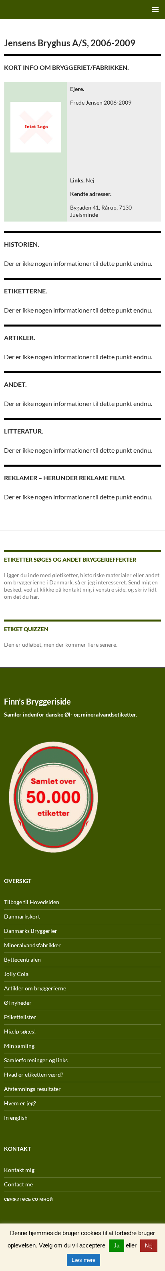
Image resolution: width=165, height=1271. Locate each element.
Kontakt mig (19, 1169)
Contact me (18, 1184)
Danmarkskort (22, 916)
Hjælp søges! (20, 1031)
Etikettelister (20, 1017)
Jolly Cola (16, 973)
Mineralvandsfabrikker (32, 945)
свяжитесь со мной (28, 1198)
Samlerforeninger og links (36, 1060)
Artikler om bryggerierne (35, 988)
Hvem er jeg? (20, 1103)
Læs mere (83, 1260)
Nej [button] (149, 1246)
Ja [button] (116, 1246)
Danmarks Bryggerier (30, 930)
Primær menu (155, 9)
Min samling (19, 1045)
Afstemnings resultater (32, 1088)
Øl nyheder (18, 1002)
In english (16, 1117)
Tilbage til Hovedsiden (31, 902)
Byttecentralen (22, 959)
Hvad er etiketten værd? (33, 1074)
